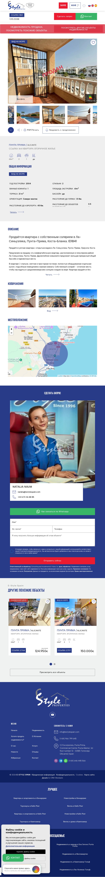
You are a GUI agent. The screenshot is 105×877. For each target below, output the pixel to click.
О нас (13, 746)
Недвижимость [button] (38, 730)
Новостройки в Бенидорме (75, 798)
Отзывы (35, 752)
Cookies (79, 775)
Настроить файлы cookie (25, 858)
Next (94, 71)
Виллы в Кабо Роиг (75, 806)
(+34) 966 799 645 (68, 738)
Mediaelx (59, 778)
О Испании (36, 736)
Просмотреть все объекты (52, 672)
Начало (14, 730)
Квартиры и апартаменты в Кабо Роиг (30, 814)
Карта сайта (89, 775)
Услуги (35, 746)
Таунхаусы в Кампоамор (30, 822)
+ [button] (11, 329)
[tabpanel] (29, 627)
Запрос (63, 5)
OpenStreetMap (76, 376)
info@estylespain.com (69, 732)
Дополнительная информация (20, 846)
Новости (14, 752)
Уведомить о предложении (62, 130)
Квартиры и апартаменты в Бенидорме (30, 798)
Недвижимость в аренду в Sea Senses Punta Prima (75, 845)
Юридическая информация (43, 775)
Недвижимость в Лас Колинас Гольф (75, 870)
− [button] (11, 332)
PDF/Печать (33, 130)
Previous (10, 71)
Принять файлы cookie (26, 852)
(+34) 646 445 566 (77, 761)
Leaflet (60, 376)
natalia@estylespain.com (29, 492)
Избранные (15, 758)
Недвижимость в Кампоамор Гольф (75, 862)
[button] (18, 130)
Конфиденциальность (65, 775)
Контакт (35, 758)
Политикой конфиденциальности (30, 551)
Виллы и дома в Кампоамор (75, 822)
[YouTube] (52, 715)
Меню (73, 5)
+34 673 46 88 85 (26, 497)
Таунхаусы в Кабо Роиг (30, 806)
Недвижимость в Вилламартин (75, 854)
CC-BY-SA (93, 376)
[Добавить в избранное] (93, 42)
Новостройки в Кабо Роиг (75, 814)
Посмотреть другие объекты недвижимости (78, 29)
